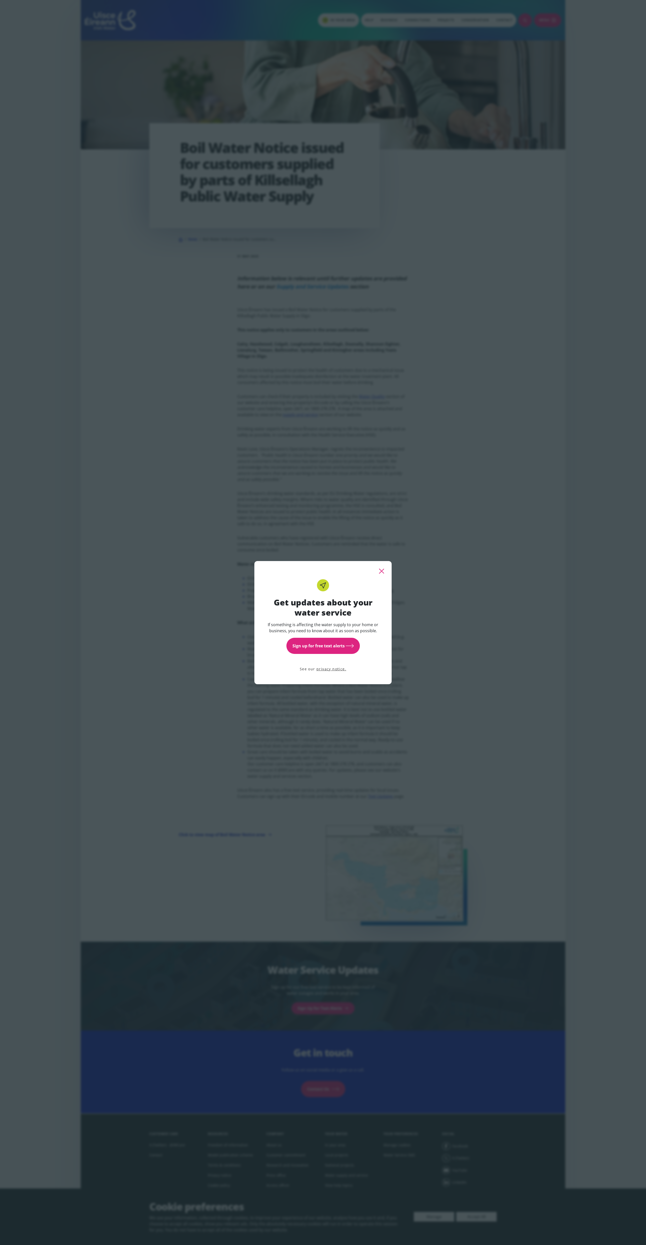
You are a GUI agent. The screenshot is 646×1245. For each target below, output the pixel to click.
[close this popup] (381, 571)
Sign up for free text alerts (318, 646)
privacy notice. (331, 669)
